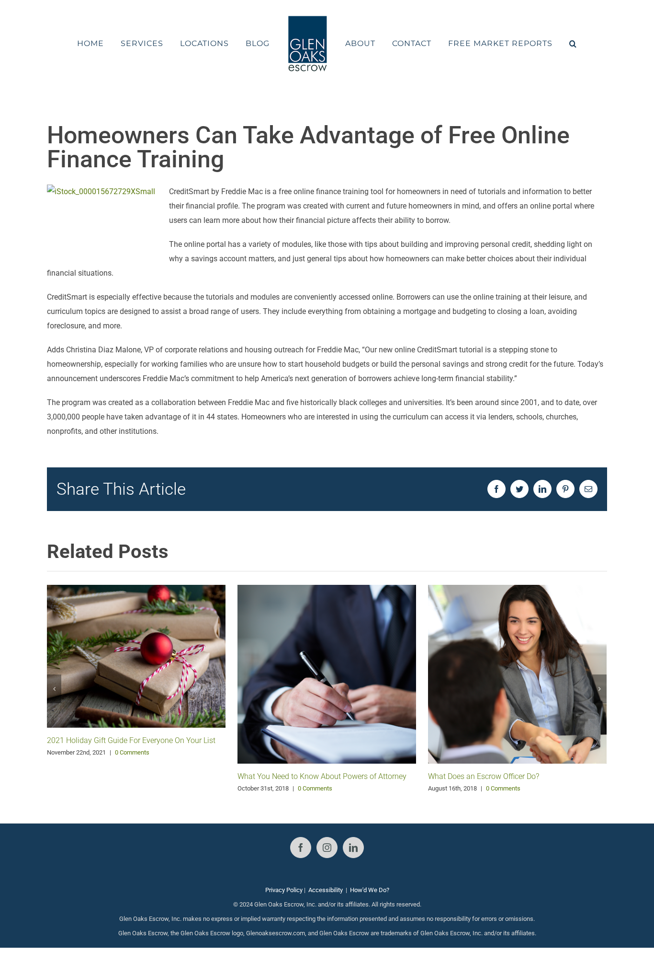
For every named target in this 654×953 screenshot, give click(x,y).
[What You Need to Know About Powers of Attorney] (326, 673)
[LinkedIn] (353, 847)
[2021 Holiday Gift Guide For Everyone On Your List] (136, 655)
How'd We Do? (369, 890)
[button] (548, 43)
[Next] (599, 688)
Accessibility (325, 890)
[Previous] (54, 688)
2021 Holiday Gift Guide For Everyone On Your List (131, 740)
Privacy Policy (284, 890)
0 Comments (132, 752)
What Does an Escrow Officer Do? (483, 776)
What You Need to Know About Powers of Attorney (321, 776)
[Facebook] (300, 847)
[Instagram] (327, 847)
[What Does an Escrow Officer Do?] (517, 673)
